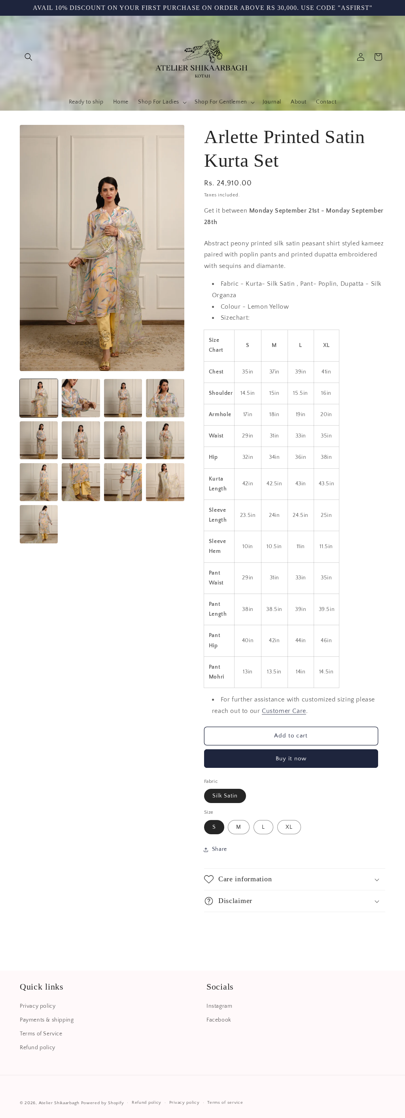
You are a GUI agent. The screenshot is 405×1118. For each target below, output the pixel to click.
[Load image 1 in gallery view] (39, 398)
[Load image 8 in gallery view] (165, 440)
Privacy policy (37, 1006)
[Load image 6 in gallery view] (81, 440)
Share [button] (219, 849)
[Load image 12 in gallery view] (165, 482)
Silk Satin (225, 796)
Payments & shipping (47, 1020)
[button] (28, 57)
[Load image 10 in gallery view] (81, 482)
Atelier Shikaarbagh (59, 1103)
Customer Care (284, 711)
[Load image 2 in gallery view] (81, 398)
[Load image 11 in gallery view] (123, 482)
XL (289, 827)
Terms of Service (41, 1034)
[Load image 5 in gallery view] (39, 440)
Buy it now (291, 758)
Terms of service (225, 1102)
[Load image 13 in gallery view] (39, 524)
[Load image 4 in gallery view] (165, 398)
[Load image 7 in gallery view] (123, 440)
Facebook (218, 1020)
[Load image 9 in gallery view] (39, 482)
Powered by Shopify (102, 1103)
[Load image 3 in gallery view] (123, 398)
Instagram (219, 1006)
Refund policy (37, 1047)
